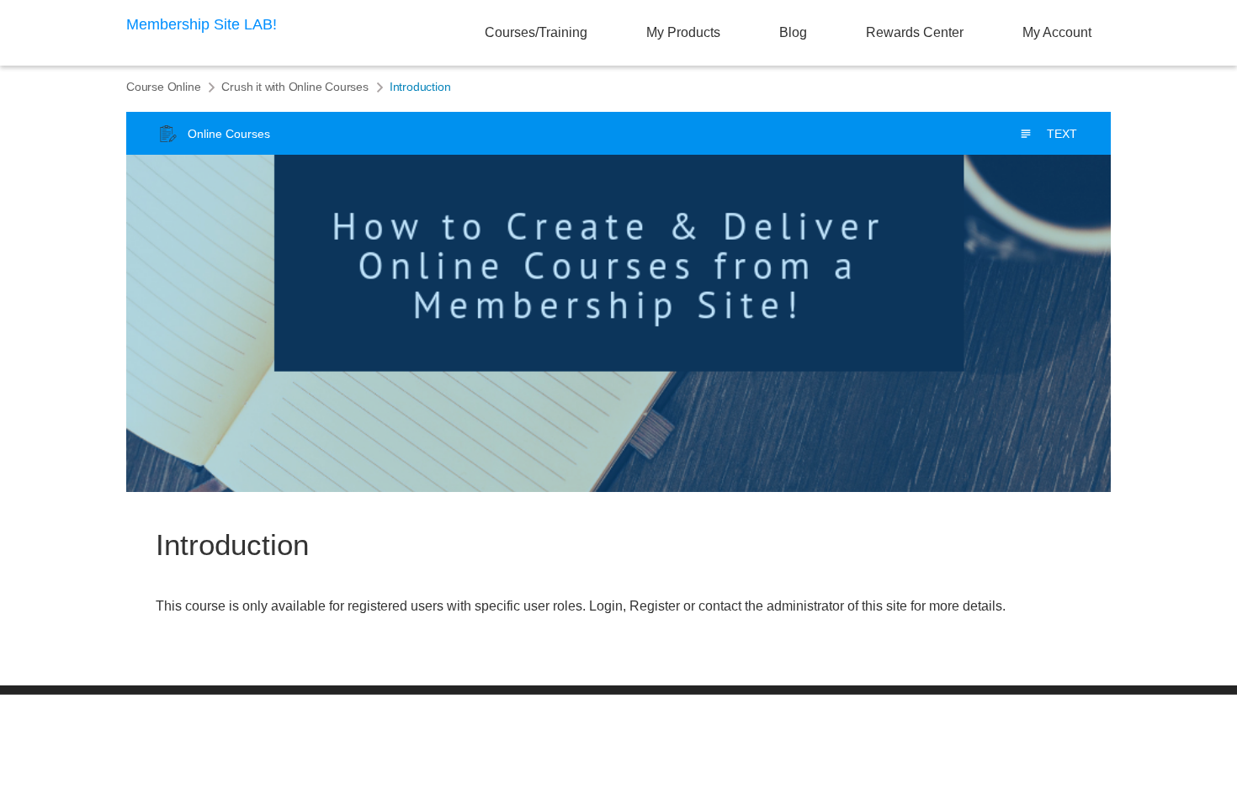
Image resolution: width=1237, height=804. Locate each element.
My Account (1056, 32)
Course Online (163, 86)
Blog (793, 32)
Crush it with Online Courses (294, 86)
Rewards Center (915, 32)
